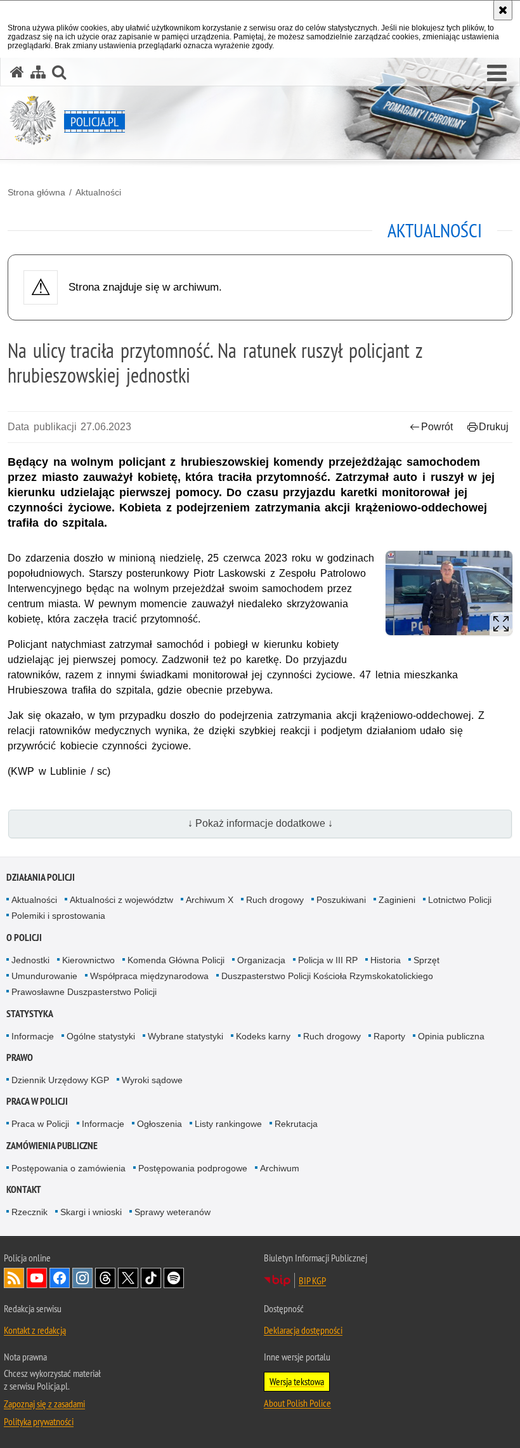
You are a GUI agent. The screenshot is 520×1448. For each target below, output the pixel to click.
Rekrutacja (296, 1124)
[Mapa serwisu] (38, 72)
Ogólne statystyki (101, 1036)
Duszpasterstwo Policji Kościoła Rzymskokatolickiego (327, 976)
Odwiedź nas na (37, 1278)
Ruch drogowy (275, 900)
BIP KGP (312, 1280)
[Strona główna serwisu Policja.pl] (17, 72)
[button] (497, 73)
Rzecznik (29, 1212)
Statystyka (29, 1013)
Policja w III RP (328, 960)
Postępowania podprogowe (192, 1168)
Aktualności (98, 192)
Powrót (437, 426)
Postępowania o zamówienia (68, 1168)
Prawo (19, 1057)
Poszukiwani (341, 900)
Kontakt (23, 1189)
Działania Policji (40, 877)
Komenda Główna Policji (175, 960)
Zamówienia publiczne (52, 1145)
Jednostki (30, 960)
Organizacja (261, 960)
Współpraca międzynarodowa (149, 976)
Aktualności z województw (121, 900)
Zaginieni (397, 900)
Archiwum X (209, 900)
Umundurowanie (44, 976)
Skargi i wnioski (91, 1212)
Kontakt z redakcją (35, 1330)
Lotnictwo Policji (459, 900)
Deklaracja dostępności (303, 1330)
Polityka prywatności (39, 1421)
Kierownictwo (88, 960)
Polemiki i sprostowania (58, 916)
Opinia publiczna (451, 1036)
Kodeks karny (263, 1036)
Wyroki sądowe (152, 1080)
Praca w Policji (37, 1101)
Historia (385, 960)
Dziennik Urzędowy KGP (60, 1080)
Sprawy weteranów (172, 1212)
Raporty (389, 1036)
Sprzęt (426, 960)
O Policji (24, 937)
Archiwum (279, 1168)
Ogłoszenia (159, 1124)
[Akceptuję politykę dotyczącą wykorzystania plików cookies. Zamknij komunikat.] (502, 10)
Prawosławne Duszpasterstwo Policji (84, 992)
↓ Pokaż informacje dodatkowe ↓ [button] (260, 823)
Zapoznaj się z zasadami (44, 1403)
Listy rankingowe (228, 1124)
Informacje (32, 1036)
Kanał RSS (14, 1278)
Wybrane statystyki (185, 1036)
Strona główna (36, 192)
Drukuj (494, 426)
